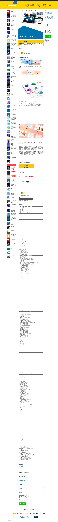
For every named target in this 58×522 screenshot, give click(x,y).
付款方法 (46, 39)
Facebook (50, 6)
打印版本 (46, 10)
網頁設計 (39, 5)
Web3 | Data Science (26, 6)
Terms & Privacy (9, 519)
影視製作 (44, 5)
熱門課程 (50, 5)
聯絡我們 (50, 4)
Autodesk (33, 6)
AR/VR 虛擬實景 (32, 5)
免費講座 (44, 4)
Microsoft (44, 6)
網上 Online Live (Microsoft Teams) (26, 499)
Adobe (39, 6)
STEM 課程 (38, 4)
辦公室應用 (33, 4)
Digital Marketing (27, 5)
